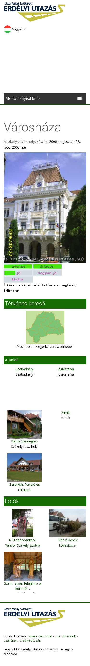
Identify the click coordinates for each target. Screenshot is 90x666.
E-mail (31, 636)
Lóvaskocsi (67, 545)
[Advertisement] (45, 64)
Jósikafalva (65, 369)
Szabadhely (24, 369)
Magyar (17, 29)
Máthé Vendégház (24, 441)
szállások (11, 640)
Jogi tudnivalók (65, 636)
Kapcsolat (45, 636)
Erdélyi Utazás (30, 640)
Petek (65, 412)
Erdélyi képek (67, 540)
